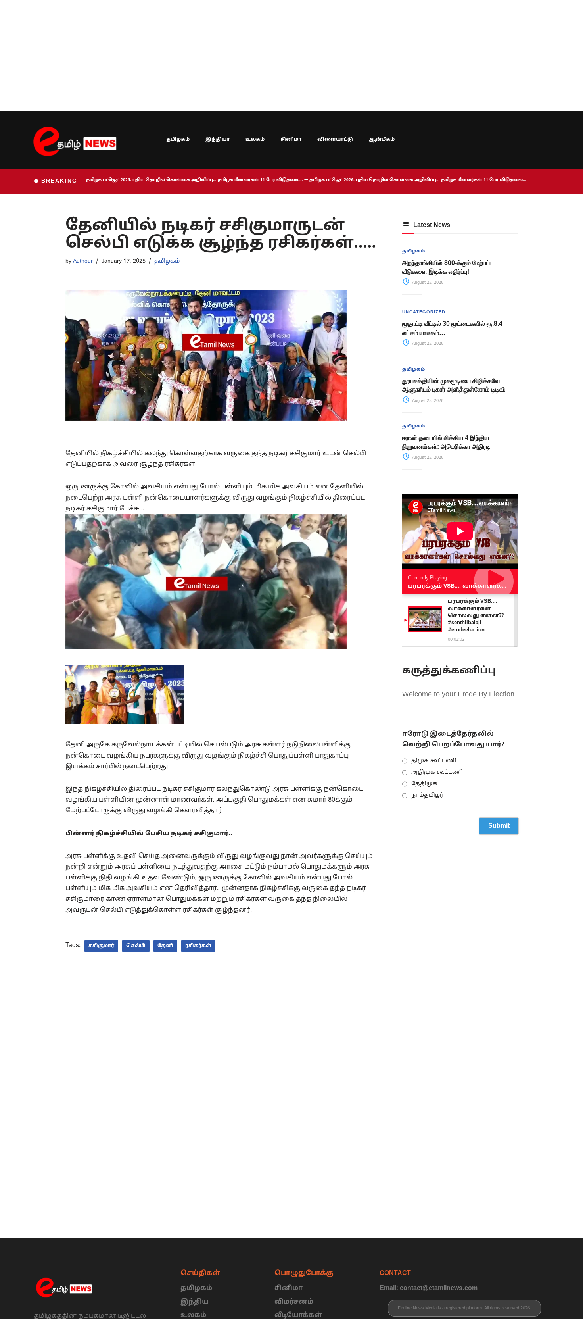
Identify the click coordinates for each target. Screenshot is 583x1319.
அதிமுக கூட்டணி (437, 772)
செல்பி (136, 946)
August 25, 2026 (427, 282)
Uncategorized (423, 312)
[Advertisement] (238, 55)
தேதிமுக (424, 784)
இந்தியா (217, 139)
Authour (83, 261)
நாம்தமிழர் (427, 795)
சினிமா (290, 139)
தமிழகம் (178, 139)
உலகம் (255, 139)
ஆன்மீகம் (382, 139)
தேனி (165, 946)
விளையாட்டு (335, 139)
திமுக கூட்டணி (433, 761)
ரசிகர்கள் (198, 946)
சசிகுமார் (101, 946)
